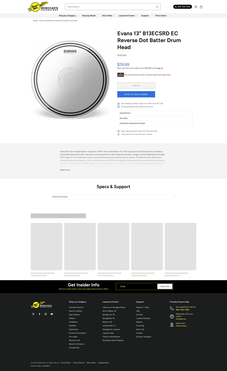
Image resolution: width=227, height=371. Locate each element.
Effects (72, 318)
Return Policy (91, 363)
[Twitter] (33, 314)
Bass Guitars (74, 315)
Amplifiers (73, 322)
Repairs (139, 322)
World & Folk (74, 340)
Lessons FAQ (108, 333)
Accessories (74, 348)
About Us (140, 329)
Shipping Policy (104, 363)
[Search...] (157, 6)
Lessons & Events (127, 15)
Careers (139, 333)
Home (35, 21)
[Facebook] (39, 314)
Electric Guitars (75, 311)
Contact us (181, 319)
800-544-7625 (182, 309)
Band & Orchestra (76, 344)
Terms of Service (78, 363)
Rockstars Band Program (113, 340)
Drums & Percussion (77, 333)
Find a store (181, 326)
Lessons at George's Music (114, 307)
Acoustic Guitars (76, 307)
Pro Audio (73, 337)
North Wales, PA (109, 311)
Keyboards (73, 329)
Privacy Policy (65, 363)
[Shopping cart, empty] (201, 6)
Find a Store (160, 15)
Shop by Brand (89, 15)
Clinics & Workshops (111, 337)
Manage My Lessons (111, 329)
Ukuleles (72, 326)
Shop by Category (67, 15)
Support (145, 15)
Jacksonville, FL (109, 326)
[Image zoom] (70, 79)
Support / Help (142, 307)
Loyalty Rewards (143, 318)
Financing (140, 326)
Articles (139, 315)
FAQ (138, 311)
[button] (195, 6)
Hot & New (107, 15)
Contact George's (143, 337)
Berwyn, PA (107, 322)
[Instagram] (45, 314)
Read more (65, 170)
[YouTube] (51, 314)
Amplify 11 (47, 366)
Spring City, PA (109, 315)
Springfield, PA (109, 318)
